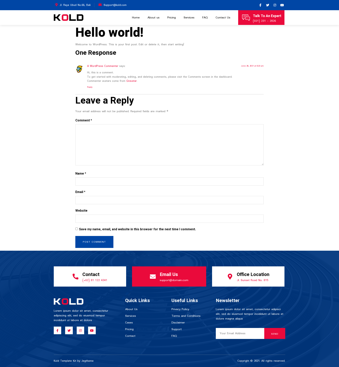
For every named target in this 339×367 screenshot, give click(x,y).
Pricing (171, 17)
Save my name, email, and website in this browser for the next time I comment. (137, 229)
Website (81, 210)
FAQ (205, 17)
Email (80, 192)
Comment (83, 120)
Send (274, 334)
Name (80, 173)
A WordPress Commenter (102, 66)
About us (153, 17)
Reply (89, 87)
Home (136, 17)
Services (189, 17)
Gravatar (131, 81)
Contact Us (223, 17)
